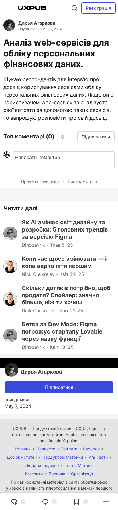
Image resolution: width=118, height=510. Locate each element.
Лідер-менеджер (42, 465)
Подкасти (45, 448)
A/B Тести (98, 457)
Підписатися (59, 387)
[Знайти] (74, 8)
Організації (82, 473)
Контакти (34, 473)
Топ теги (69, 448)
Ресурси (91, 448)
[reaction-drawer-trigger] (18, 502)
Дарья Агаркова (36, 23)
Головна (23, 448)
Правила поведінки (40, 181)
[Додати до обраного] (80, 502)
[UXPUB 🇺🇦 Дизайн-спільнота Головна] (32, 8)
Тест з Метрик (79, 465)
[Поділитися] (106, 501)
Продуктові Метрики (62, 457)
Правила (56, 473)
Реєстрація (98, 8)
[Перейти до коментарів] (49, 502)
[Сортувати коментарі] (62, 136)
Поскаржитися (82, 181)
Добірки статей (22, 457)
